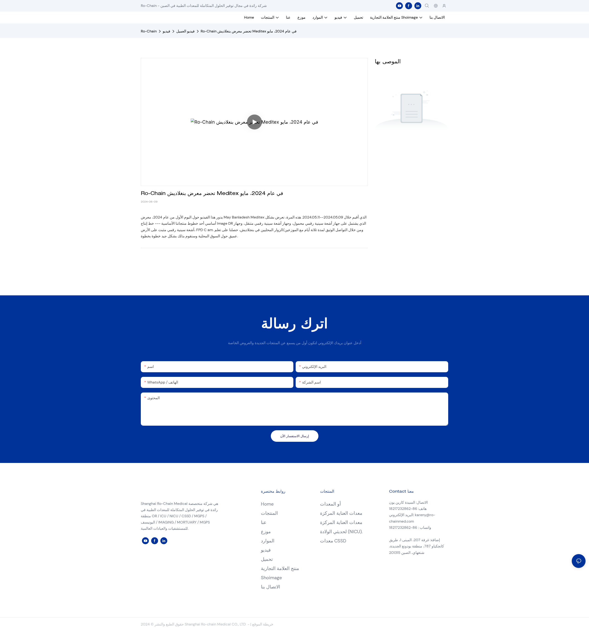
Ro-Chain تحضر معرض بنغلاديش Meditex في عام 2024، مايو (249, 31)
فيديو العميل (185, 31)
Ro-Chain (149, 31)
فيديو (166, 31)
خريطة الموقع (262, 624)
